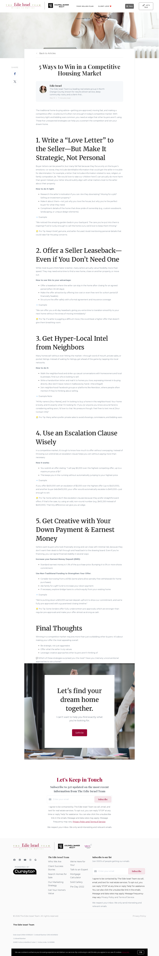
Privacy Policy (139, 916)
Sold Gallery (76, 882)
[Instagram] (30, 860)
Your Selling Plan (85, 6)
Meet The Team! (83, 18)
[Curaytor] (24, 874)
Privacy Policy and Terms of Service (89, 822)
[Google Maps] (35, 860)
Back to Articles (47, 53)
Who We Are (54, 861)
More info (125, 952)
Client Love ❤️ (105, 6)
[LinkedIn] (20, 860)
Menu (131, 6)
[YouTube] (25, 860)
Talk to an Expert (79, 869)
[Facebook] (14, 860)
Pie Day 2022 (77, 886)
